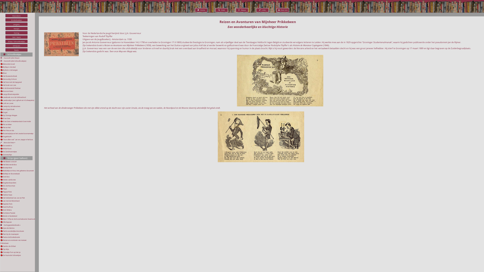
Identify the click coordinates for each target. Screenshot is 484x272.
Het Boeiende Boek (10, 76)
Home (202, 10)
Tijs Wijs (6, 249)
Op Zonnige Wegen (10, 115)
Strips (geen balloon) (17, 158)
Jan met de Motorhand (11, 201)
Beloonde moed (9, 64)
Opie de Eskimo (8, 228)
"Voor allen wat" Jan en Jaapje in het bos (18, 140)
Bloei (5, 73)
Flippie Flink (7, 192)
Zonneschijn (7, 155)
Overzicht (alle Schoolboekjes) (15, 61)
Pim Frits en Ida (8, 130)
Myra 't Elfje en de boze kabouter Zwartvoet (19, 219)
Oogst (5, 112)
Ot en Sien (6, 118)
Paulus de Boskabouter (11, 237)
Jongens (16, 24)
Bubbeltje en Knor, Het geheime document (18, 171)
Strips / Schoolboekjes (16, 41)
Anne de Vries (9, 143)
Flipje (5, 189)
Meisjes (16, 29)
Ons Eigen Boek (8, 109)
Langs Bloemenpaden (11, 94)
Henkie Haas (7, 195)
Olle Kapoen (7, 222)
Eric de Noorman (9, 186)
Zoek (222, 10)
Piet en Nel (7, 127)
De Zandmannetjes (10, 152)
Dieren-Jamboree (9, 180)
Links (263, 10)
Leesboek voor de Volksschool (14, 97)
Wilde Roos (7, 149)
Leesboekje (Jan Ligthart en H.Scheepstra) (18, 100)
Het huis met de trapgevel (12, 82)
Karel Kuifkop (8, 207)
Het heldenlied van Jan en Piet (14, 198)
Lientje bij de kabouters (11, 106)
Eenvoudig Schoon (10, 79)
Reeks (16, 50)
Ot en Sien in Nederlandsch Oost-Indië (17, 121)
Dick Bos (6, 177)
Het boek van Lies (9, 85)
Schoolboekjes (14, 54)
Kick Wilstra (7, 210)
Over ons (284, 10)
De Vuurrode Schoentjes (12, 255)
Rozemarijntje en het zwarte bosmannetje (18, 133)
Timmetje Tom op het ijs (11, 252)
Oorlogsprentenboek (11, 225)
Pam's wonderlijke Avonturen (13, 231)
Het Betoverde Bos (10, 165)
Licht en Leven (8, 103)
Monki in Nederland (10, 216)
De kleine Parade (9, 213)
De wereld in (7, 146)
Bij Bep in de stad (9, 67)
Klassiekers (16, 16)
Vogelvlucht (7, 137)
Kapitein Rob (7, 204)
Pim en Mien (7, 124)
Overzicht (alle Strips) (11, 58)
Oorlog (16, 33)
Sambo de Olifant (9, 246)
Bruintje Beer (7, 168)
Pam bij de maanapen (11, 234)
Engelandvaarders (9, 183)
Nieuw (243, 10)
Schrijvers (16, 46)
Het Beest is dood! (10, 162)
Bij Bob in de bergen (10, 70)
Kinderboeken (16, 20)
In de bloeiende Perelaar (12, 88)
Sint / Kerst (16, 37)
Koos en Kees (8, 91)
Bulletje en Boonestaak (11, 174)
